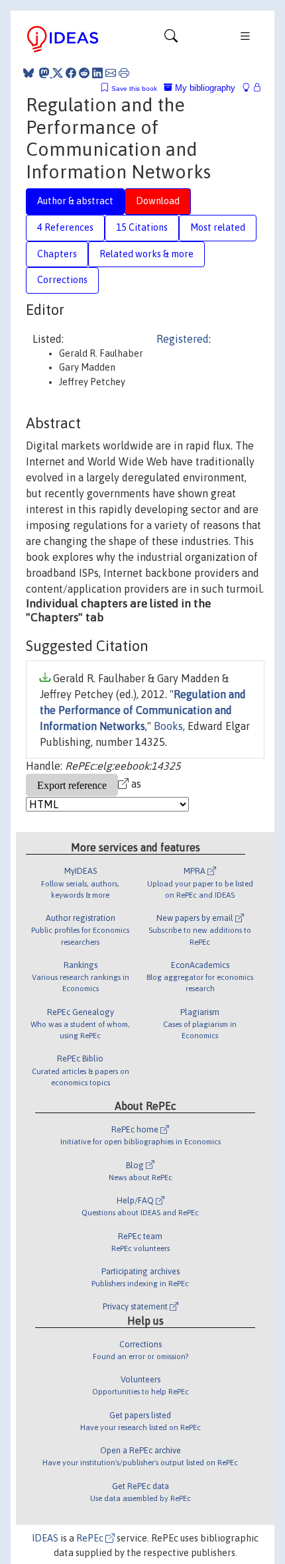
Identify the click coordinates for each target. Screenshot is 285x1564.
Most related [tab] (217, 227)
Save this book (134, 88)
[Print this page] (124, 73)
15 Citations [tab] (142, 227)
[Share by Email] (110, 73)
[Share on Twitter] (57, 73)
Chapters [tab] (57, 254)
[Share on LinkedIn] (97, 73)
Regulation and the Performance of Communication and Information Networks (143, 710)
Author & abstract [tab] (75, 201)
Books (168, 726)
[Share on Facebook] (71, 73)
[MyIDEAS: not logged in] (249, 88)
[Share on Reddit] (84, 73)
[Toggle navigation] (171, 39)
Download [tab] (158, 201)
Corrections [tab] (62, 279)
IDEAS (45, 1538)
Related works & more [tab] (146, 254)
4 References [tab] (65, 227)
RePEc (90, 1538)
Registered (182, 339)
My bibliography (203, 88)
